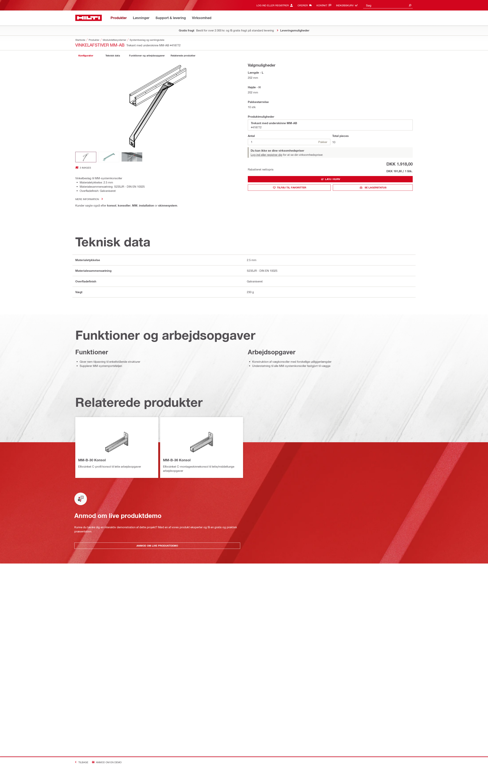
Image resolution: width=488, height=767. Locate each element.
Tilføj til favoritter (291, 187)
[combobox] (388, 5)
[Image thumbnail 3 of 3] (131, 157)
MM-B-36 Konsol (177, 460)
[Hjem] (88, 18)
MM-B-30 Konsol (92, 460)
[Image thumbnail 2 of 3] (108, 157)
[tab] (85, 55)
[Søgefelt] (410, 5)
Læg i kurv (332, 179)
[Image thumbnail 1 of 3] (85, 157)
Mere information (87, 199)
